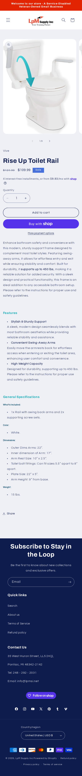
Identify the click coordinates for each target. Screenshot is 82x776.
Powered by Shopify (45, 758)
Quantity (8, 190)
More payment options (41, 233)
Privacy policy (31, 764)
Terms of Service (19, 623)
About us (14, 614)
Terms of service (52, 764)
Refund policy (17, 632)
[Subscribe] (69, 582)
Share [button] (11, 513)
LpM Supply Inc (24, 758)
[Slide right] (49, 141)
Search (12, 605)
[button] (8, 20)
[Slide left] (32, 141)
